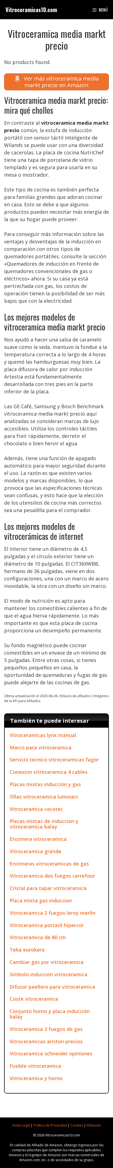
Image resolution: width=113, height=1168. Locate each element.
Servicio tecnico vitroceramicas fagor (54, 759)
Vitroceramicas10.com (31, 9)
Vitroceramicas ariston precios (46, 1041)
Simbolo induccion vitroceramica (48, 974)
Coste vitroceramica (34, 998)
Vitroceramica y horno (36, 1078)
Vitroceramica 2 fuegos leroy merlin (52, 913)
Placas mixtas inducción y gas (45, 784)
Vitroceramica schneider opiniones (51, 1053)
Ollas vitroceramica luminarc (44, 796)
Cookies (76, 1125)
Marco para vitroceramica (41, 747)
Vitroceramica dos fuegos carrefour (52, 875)
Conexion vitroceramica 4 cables (48, 772)
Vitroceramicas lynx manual (43, 735)
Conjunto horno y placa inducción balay (50, 1014)
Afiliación (94, 1125)
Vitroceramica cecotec (36, 809)
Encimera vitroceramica (38, 839)
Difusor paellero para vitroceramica (52, 986)
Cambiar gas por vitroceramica (47, 962)
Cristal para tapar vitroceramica (48, 888)
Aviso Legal (21, 1125)
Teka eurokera (27, 949)
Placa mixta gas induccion (41, 900)
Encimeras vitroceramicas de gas (49, 863)
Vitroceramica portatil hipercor (47, 925)
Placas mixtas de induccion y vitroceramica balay (44, 824)
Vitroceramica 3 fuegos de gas (46, 1029)
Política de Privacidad (50, 1125)
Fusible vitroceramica (35, 1066)
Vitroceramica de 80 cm (38, 937)
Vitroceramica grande (35, 851)
